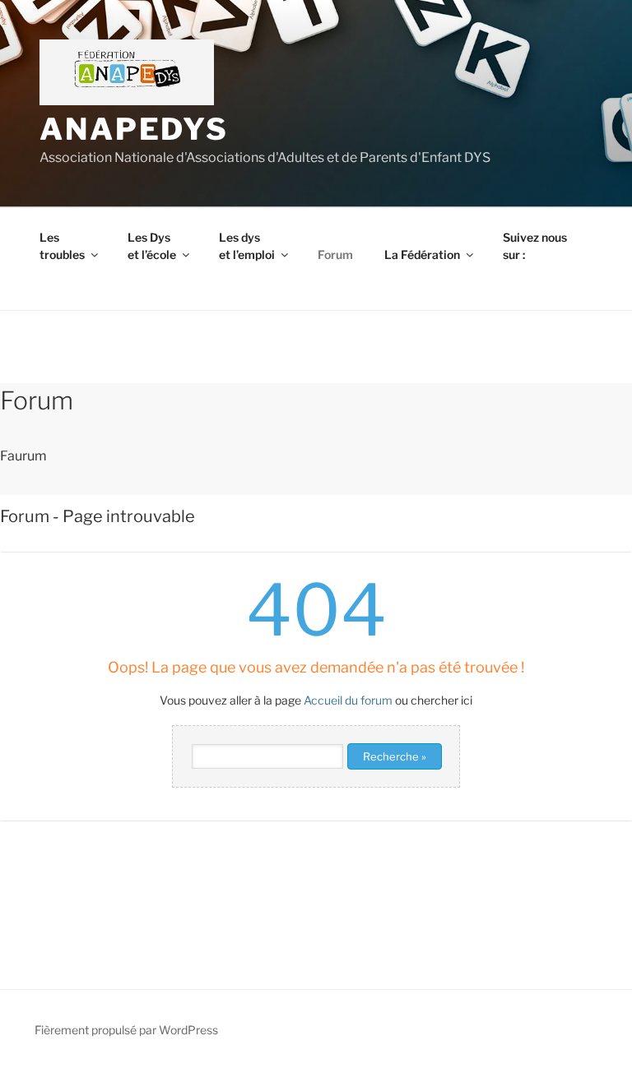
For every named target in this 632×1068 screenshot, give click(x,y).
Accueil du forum (348, 700)
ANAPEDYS (134, 129)
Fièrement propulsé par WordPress (126, 1030)
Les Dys (152, 245)
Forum (335, 254)
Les (62, 245)
